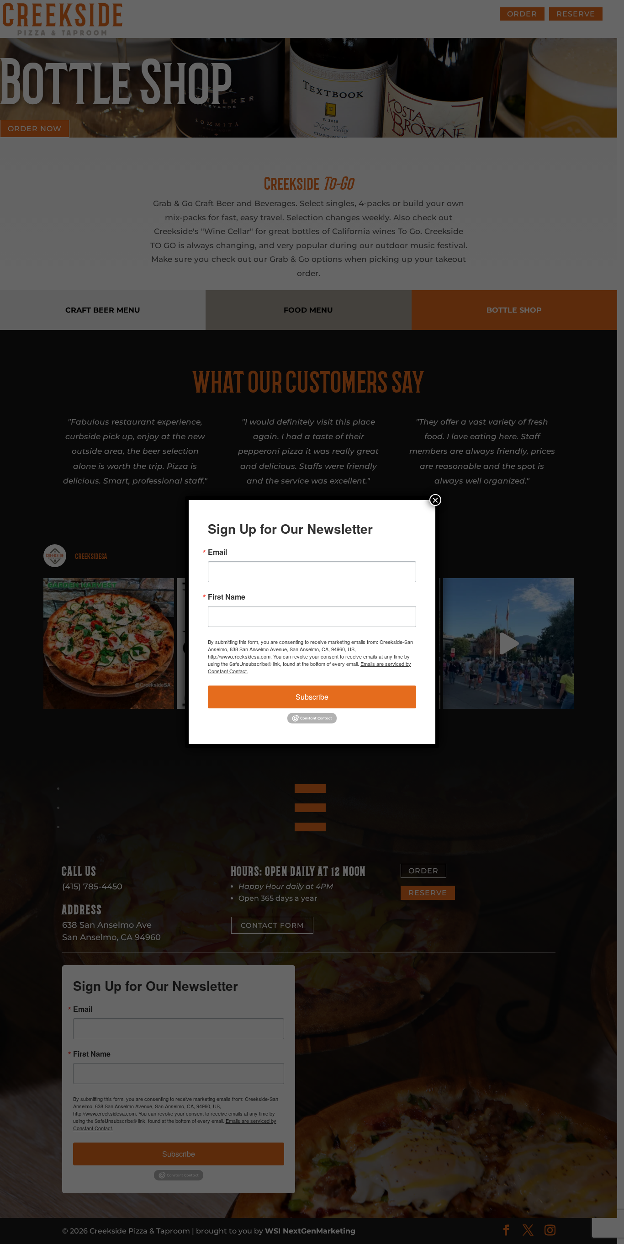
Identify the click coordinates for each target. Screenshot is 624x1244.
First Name (226, 597)
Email (217, 552)
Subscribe (312, 696)
